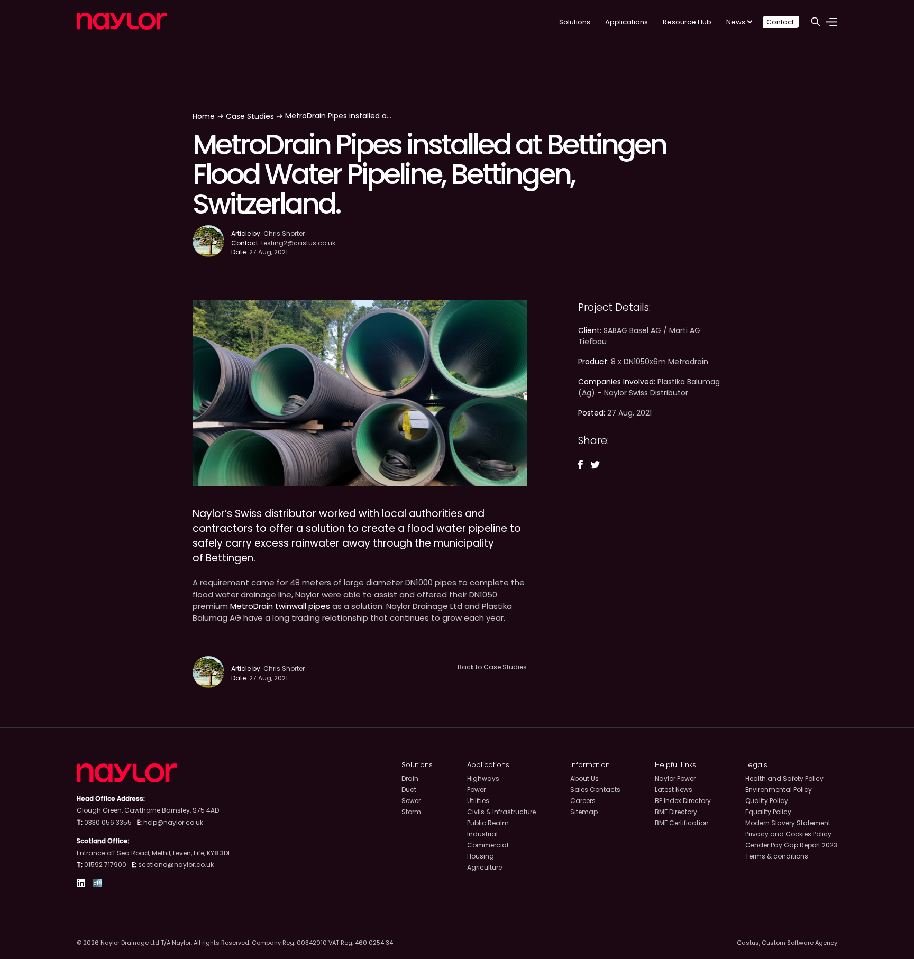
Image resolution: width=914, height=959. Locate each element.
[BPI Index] (97, 884)
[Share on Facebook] (580, 464)
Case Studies (250, 116)
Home (204, 116)
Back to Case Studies (492, 666)
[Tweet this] (595, 465)
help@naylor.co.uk (173, 822)
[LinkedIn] (81, 884)
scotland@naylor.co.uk (176, 864)
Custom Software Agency (799, 942)
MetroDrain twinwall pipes (280, 606)
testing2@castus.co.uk (298, 242)
